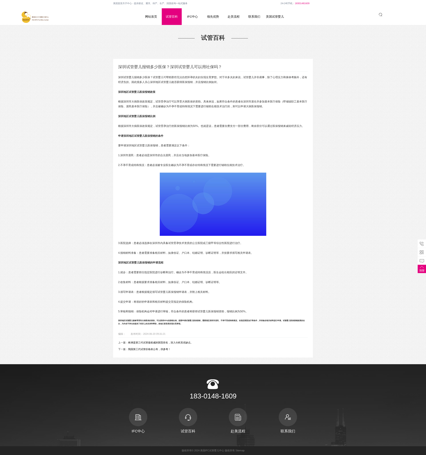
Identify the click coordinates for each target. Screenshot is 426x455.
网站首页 (151, 16)
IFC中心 (192, 16)
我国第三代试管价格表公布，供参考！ (149, 349)
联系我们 (254, 16)
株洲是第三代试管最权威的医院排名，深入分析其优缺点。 (160, 342)
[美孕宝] (35, 16)
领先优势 (213, 16)
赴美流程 (234, 16)
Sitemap (239, 450)
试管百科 (172, 16)
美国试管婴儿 (275, 16)
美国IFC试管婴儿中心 (212, 450)
